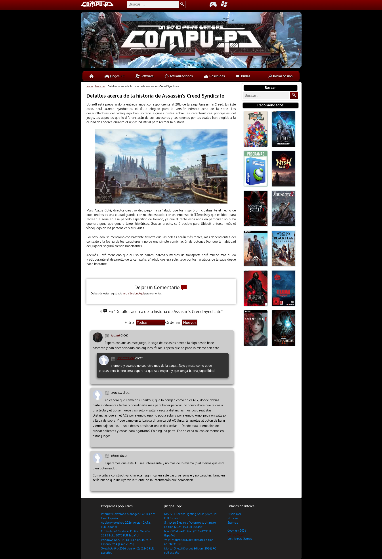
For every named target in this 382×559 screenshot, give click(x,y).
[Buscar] (294, 95)
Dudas (245, 76)
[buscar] (182, 4)
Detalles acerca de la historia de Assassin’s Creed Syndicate (155, 95)
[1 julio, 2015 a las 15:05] (114, 358)
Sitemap (232, 522)
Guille (115, 335)
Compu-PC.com (236, 534)
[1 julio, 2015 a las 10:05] (108, 455)
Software (147, 76)
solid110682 (126, 358)
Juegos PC (116, 76)
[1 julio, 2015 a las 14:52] (108, 335)
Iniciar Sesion (282, 76)
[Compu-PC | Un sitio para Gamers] (191, 40)
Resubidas (216, 76)
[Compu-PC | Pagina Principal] (91, 76)
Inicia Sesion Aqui (133, 293)
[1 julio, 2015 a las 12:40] (108, 392)
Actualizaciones (181, 76)
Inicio (89, 86)
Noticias (100, 86)
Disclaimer (234, 514)
